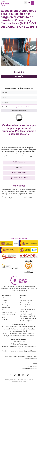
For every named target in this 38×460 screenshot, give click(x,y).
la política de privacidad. (22, 107)
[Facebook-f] (10, 375)
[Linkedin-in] (23, 375)
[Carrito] (29, 3)
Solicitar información (19, 110)
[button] (25, 2)
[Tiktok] (14, 375)
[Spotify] (27, 375)
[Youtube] (19, 375)
